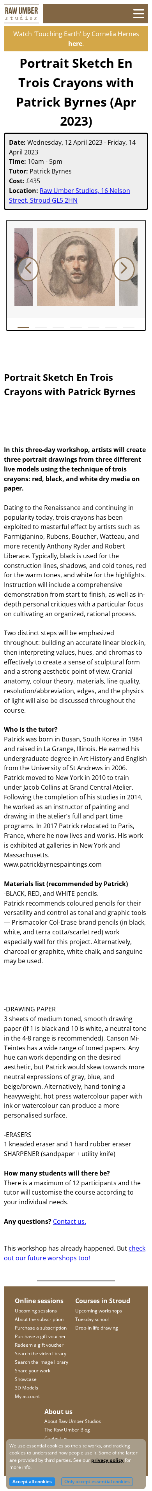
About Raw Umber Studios (72, 1421)
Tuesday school (92, 1319)
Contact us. (69, 1221)
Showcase (26, 1379)
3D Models (26, 1387)
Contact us (55, 1438)
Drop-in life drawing (96, 1328)
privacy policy (107, 1460)
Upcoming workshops (98, 1310)
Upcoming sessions (36, 1310)
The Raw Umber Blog (67, 1429)
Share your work (32, 1370)
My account (27, 1396)
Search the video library (40, 1353)
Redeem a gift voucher (39, 1345)
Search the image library (41, 1362)
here (75, 43)
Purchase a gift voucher (40, 1336)
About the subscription (39, 1319)
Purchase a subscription (41, 1328)
